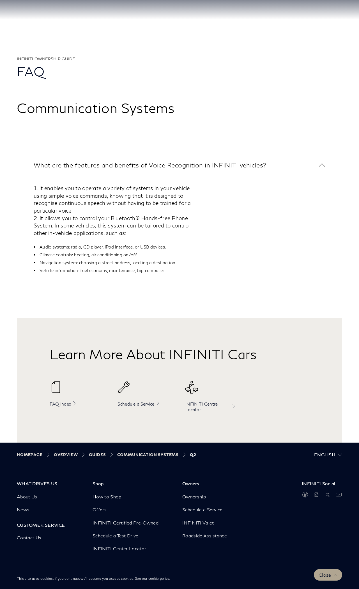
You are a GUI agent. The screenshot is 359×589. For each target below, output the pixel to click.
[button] (179, 165)
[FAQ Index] (75, 390)
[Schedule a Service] (143, 390)
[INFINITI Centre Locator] (210, 390)
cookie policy (158, 578)
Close (325, 575)
